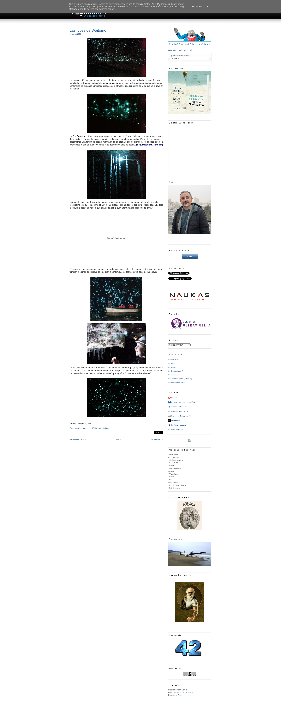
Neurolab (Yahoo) (177, 371)
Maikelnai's (175, 420)
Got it (210, 7)
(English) (158, 144)
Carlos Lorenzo (188, 692)
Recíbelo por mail (185, 50)
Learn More (198, 7)
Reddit (174, 398)
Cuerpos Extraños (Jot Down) (181, 379)
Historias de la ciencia (179, 411)
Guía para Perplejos (178, 382)
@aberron (205, 44)
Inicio (118, 440)
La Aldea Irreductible (179, 425)
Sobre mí (194, 44)
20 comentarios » (102, 428)
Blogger (181, 695)
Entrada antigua (156, 440)
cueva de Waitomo (111, 83)
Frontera (174, 375)
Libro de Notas (177, 429)
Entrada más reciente (78, 440)
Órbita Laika (175, 359)
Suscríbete (172, 50)
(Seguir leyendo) (144, 144)
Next (172, 363)
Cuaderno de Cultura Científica (183, 402)
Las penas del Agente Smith (182, 416)
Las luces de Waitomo (88, 30)
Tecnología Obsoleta (179, 407)
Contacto (183, 44)
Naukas (173, 367)
